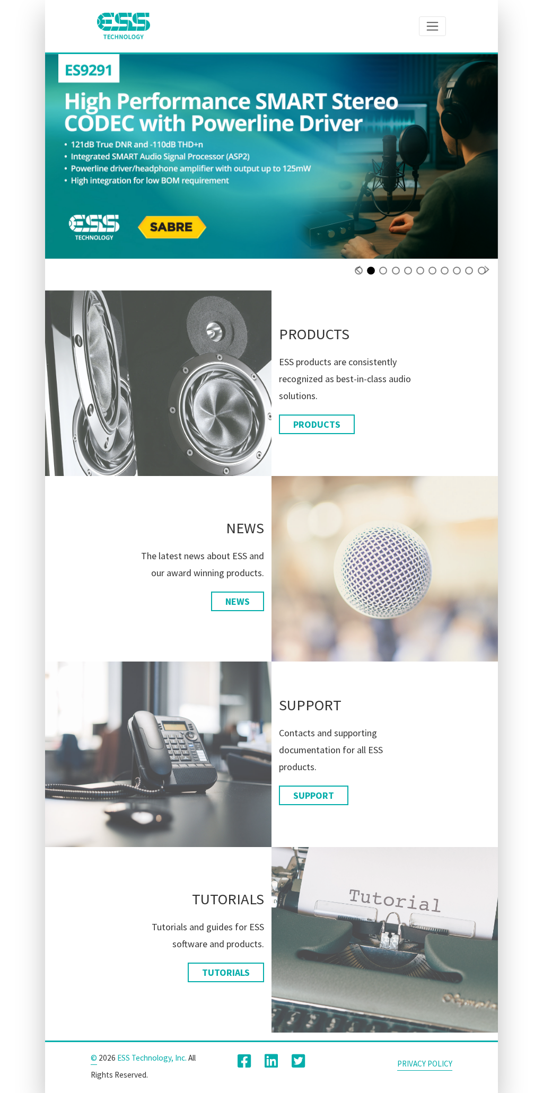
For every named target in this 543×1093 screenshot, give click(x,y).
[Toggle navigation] (432, 26)
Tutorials (226, 972)
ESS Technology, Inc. (152, 1058)
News (237, 601)
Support (313, 795)
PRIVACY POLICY (424, 1064)
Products (316, 424)
